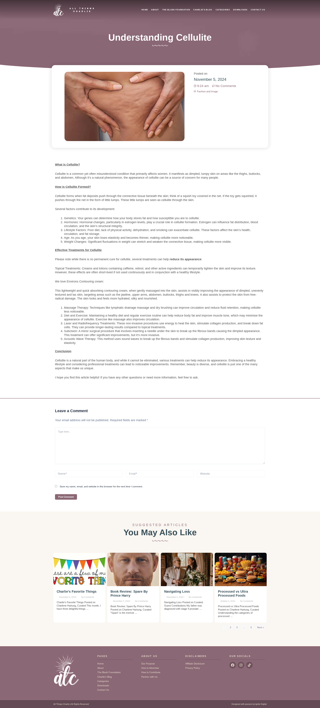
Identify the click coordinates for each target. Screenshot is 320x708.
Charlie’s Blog (202, 10)
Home (145, 10)
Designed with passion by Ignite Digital (249, 704)
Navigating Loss (177, 591)
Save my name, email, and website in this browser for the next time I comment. (101, 486)
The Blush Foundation (176, 10)
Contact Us (258, 10)
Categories (223, 10)
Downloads (240, 10)
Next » (260, 627)
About (155, 10)
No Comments (87, 597)
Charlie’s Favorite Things (76, 591)
